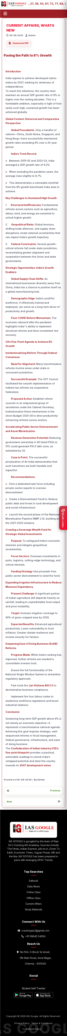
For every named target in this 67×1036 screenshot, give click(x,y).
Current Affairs (33, 903)
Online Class (34, 892)
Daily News (33, 886)
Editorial (33, 880)
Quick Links (63, 520)
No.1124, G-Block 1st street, (35, 952)
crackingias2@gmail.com (35, 930)
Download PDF (21, 43)
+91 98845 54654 (35, 936)
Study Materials (33, 909)
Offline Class (33, 898)
